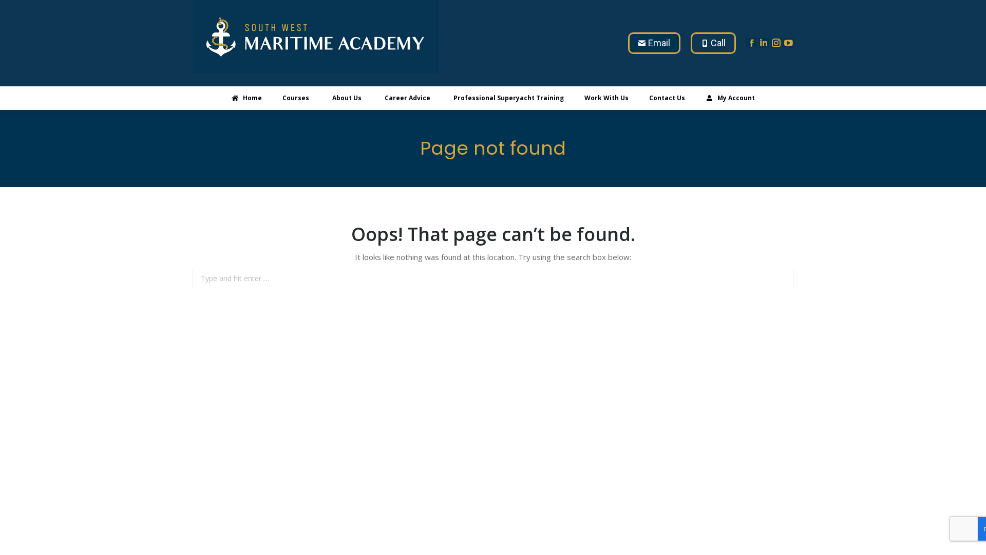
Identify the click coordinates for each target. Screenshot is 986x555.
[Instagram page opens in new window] (776, 43)
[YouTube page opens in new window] (788, 43)
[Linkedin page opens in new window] (764, 43)
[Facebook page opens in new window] (751, 43)
